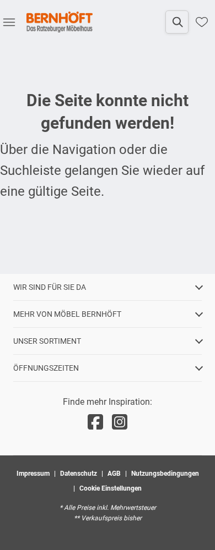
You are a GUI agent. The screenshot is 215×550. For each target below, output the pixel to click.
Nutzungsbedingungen (165, 473)
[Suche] (177, 22)
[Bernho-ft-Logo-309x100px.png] (59, 22)
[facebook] (95, 422)
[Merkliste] (202, 22)
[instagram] (119, 422)
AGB (114, 473)
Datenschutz (78, 473)
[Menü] (9, 22)
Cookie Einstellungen (110, 488)
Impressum (33, 473)
